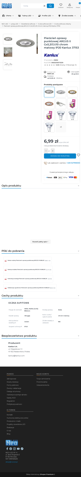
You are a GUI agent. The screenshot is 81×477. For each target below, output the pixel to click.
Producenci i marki (13, 421)
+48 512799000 (73, 163)
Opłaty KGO (11, 398)
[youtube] (18, 449)
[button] (50, 6)
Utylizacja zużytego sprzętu (17, 395)
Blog (8, 434)
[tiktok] (22, 449)
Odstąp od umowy (13, 391)
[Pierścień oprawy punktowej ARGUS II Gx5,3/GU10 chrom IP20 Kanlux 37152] (61, 92)
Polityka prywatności (14, 404)
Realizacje (10, 427)
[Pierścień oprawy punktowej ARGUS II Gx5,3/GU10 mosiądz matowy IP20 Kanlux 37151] (72, 92)
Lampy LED (14, 24)
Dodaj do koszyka (60, 156)
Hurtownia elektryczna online (17, 418)
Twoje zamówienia (43, 379)
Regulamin (11, 401)
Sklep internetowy (39, 474)
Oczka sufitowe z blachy (62, 24)
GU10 (26, 217)
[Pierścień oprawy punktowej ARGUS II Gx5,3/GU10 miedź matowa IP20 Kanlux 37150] (49, 104)
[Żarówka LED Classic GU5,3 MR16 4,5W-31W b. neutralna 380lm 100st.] (49, 115)
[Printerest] (10, 449)
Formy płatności (13, 385)
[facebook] (7, 449)
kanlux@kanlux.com (16, 356)
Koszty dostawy (12, 382)
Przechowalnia (41, 382)
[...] (26, 44)
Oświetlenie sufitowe (28, 24)
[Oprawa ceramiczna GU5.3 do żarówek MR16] (61, 103)
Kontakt (10, 415)
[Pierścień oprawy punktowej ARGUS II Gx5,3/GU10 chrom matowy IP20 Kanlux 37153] (49, 92)
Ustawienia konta (42, 385)
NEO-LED (5, 24)
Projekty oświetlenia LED (16, 424)
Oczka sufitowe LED (45, 24)
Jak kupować (11, 379)
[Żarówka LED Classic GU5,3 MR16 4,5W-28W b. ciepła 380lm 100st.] (72, 104)
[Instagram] (14, 449)
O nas (9, 431)
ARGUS (67, 194)
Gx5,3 (21, 217)
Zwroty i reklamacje (14, 388)
